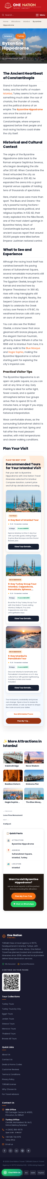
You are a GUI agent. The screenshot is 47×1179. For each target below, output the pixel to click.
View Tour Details (23, 546)
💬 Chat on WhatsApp (23, 904)
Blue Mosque (33, 348)
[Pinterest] (22, 1150)
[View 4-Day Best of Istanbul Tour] (23, 501)
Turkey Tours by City (11, 1009)
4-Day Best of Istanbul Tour (23, 520)
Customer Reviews (10, 1069)
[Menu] (37, 15)
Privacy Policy (8, 1079)
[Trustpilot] (28, 1150)
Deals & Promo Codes (12, 1064)
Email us (9, 1144)
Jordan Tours (8, 1019)
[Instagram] (10, 1150)
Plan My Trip (23, 721)
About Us (6, 1054)
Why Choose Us (9, 1089)
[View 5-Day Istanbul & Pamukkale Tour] (23, 637)
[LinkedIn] (16, 1150)
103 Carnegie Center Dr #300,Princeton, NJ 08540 (19, 1113)
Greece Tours (8, 1023)
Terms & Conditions (11, 1074)
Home (5, 21)
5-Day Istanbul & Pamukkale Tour (17, 657)
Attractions (15, 21)
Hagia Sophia (15, 352)
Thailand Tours (9, 1033)
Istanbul (26, 21)
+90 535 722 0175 (13, 1137)
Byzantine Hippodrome (30, 109)
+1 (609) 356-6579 (13, 1129)
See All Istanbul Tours (23, 714)
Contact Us (7, 1059)
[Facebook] (4, 1150)
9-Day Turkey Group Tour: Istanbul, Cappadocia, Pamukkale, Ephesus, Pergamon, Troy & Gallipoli (23, 588)
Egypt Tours (7, 1014)
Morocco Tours (9, 1028)
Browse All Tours (9, 1038)
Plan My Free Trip (23, 896)
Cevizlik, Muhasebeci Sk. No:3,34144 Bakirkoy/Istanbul (18, 1123)
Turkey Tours (8, 1004)
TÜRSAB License (9, 1084)
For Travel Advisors (10, 1094)
